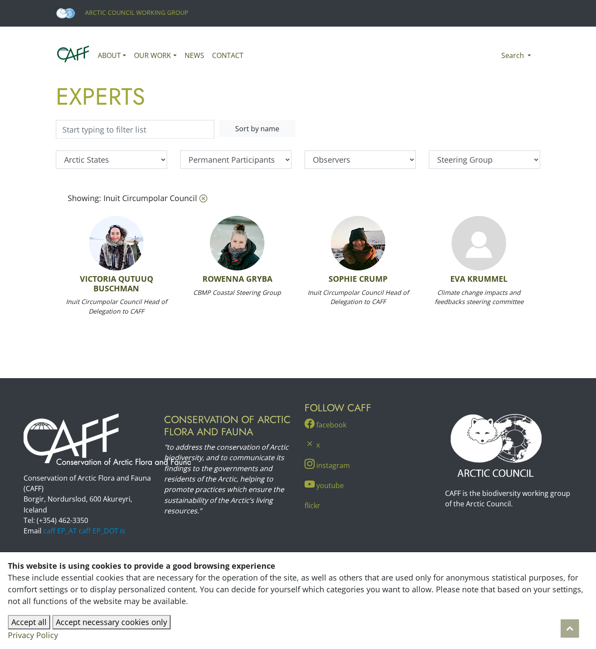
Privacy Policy (33, 635)
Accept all (29, 622)
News (194, 55)
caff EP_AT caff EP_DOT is (84, 531)
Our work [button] (152, 55)
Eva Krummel (478, 278)
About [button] (109, 55)
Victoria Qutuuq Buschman (116, 283)
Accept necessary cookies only (111, 622)
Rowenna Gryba (237, 278)
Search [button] (513, 55)
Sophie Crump (358, 278)
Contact (227, 55)
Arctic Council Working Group (135, 12)
